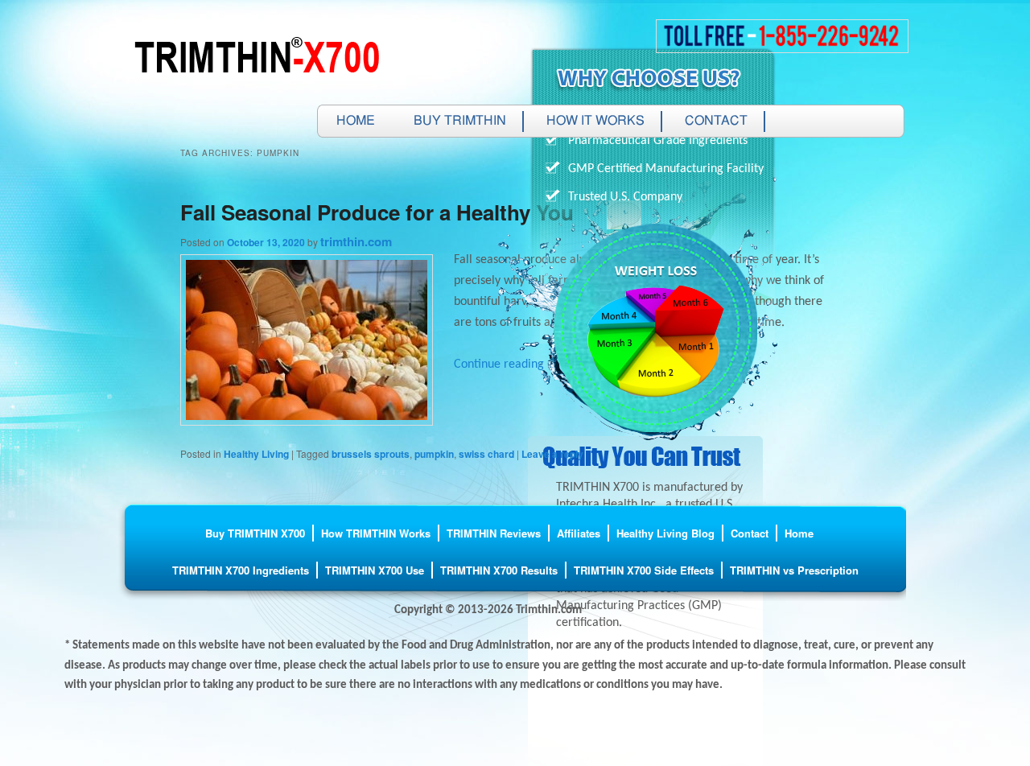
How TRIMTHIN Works (376, 533)
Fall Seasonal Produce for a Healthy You (377, 212)
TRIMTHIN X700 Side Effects (644, 570)
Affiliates (578, 533)
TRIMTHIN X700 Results (499, 570)
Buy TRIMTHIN (460, 121)
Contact (716, 121)
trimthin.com (356, 241)
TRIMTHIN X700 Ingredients (240, 570)
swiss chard (486, 454)
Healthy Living (256, 454)
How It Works (595, 121)
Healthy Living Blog (665, 533)
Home (355, 121)
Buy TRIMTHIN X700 (255, 533)
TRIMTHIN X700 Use (374, 570)
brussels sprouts (371, 454)
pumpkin (434, 454)
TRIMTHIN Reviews (494, 533)
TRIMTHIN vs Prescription (794, 570)
